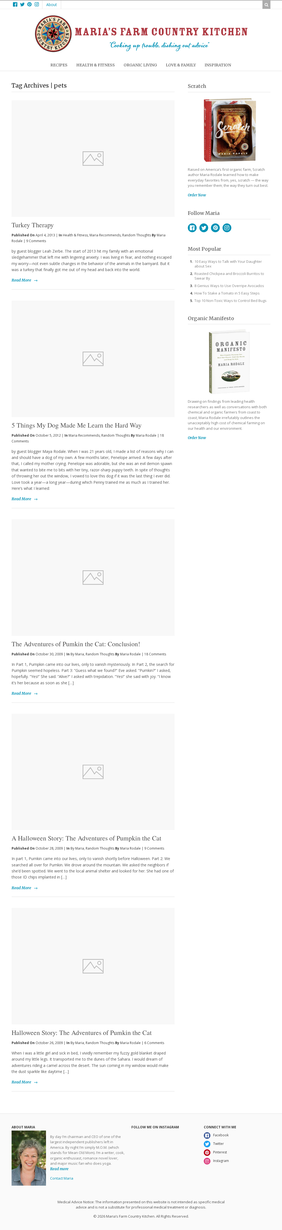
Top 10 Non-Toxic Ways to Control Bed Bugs (230, 300)
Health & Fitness (75, 235)
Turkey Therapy (33, 224)
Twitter (203, 227)
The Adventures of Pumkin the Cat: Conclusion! (76, 643)
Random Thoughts (136, 235)
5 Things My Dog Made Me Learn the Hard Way (77, 425)
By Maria (77, 654)
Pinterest (215, 227)
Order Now (197, 195)
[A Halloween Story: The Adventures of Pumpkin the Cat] (93, 772)
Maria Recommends (105, 235)
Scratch (197, 86)
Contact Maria (61, 1178)
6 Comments (154, 1042)
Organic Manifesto (211, 318)
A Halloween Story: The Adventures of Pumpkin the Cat (86, 838)
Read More (21, 280)
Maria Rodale (146, 435)
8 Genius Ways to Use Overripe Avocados (229, 285)
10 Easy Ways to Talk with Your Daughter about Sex (228, 264)
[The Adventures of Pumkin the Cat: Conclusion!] (93, 577)
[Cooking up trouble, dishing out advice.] (141, 50)
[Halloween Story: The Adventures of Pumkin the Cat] (93, 966)
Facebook (192, 227)
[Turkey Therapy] (93, 149)
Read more (59, 1169)
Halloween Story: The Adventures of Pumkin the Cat (82, 1032)
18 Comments (155, 654)
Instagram (227, 227)
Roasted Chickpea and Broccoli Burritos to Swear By (229, 276)
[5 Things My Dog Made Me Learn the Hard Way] (93, 359)
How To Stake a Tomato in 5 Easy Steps (227, 293)
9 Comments (36, 241)
